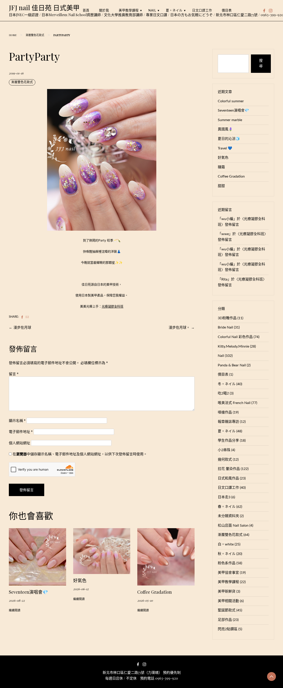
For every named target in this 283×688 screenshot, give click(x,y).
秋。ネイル (226, 554)
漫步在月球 (22, 327)
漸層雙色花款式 (35, 35)
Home (13, 35)
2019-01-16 (16, 73)
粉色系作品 (226, 563)
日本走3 (224, 497)
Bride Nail (225, 327)
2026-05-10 (145, 600)
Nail (152, 10)
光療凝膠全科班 (112, 306)
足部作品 (225, 620)
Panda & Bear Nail (232, 365)
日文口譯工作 (202, 10)
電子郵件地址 (21, 431)
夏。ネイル (174, 10)
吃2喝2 (223, 393)
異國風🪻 (225, 129)
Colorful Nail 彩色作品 (235, 337)
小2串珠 (224, 450)
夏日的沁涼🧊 (229, 139)
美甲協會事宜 (228, 572)
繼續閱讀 (14, 610)
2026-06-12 (81, 589)
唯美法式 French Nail (234, 403)
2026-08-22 (17, 600)
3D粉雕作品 (227, 318)
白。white (226, 544)
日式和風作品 (228, 478)
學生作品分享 (228, 440)
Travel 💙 (225, 148)
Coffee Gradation (154, 592)
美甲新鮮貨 (226, 591)
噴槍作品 (225, 412)
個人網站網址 (19, 443)
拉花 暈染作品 (229, 469)
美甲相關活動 (228, 601)
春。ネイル (226, 506)
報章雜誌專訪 (228, 421)
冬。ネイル (226, 384)
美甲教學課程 (129, 10)
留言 (14, 373)
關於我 (104, 10)
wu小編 (227, 219)
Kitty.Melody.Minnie (233, 346)
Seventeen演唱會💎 (28, 592)
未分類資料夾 (228, 516)
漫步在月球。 (179, 327)
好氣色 (79, 580)
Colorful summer (231, 101)
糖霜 (221, 167)
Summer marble (230, 120)
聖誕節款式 (226, 610)
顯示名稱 (17, 420)
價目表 (227, 10)
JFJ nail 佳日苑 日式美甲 (44, 7)
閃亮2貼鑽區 (227, 629)
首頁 (86, 10)
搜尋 (261, 63)
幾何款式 (225, 459)
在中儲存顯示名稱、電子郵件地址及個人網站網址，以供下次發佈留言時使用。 (80, 454)
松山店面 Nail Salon (233, 525)
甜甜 (221, 186)
